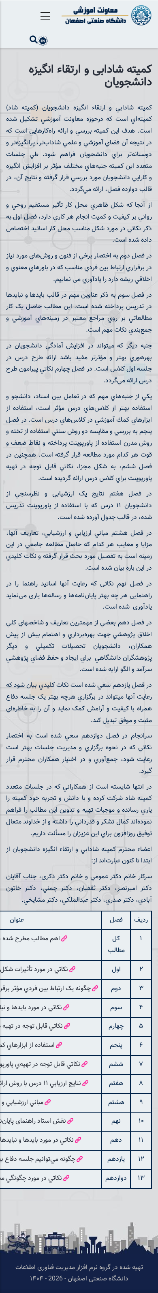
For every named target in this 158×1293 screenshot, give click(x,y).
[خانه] (105, 15)
